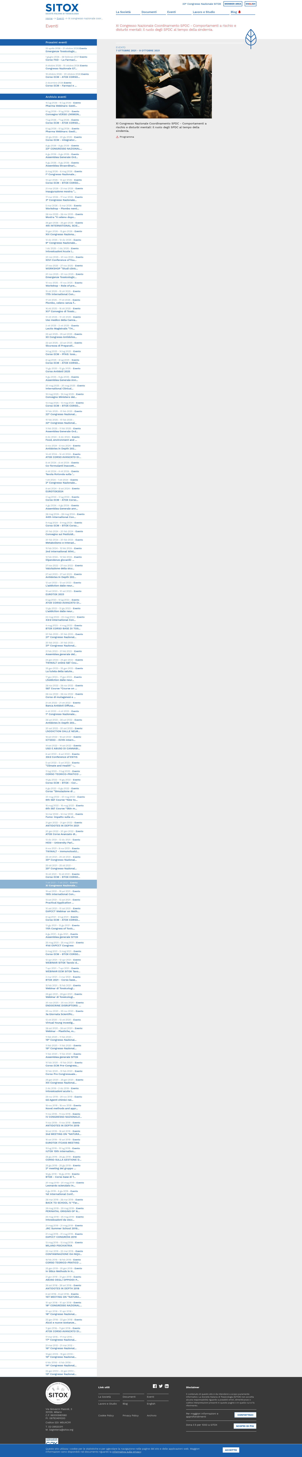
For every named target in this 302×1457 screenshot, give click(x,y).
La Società (123, 12)
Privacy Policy (131, 1415)
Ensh (250, 4)
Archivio (151, 1415)
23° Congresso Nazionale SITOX (201, 3)
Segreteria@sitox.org (61, 1429)
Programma (127, 136)
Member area (233, 4)
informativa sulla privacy (126, 1451)
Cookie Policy (106, 1415)
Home (49, 18)
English (151, 1403)
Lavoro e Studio (204, 12)
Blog (234, 12)
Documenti (149, 12)
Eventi (171, 12)
